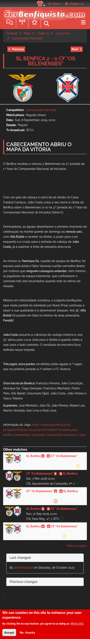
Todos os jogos (77, 545)
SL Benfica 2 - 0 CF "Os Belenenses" (45, 61)
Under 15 (43, 33)
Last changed (20, 558)
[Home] (43, 12)
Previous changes (23, 582)
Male (27, 33)
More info (77, 623)
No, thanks (27, 632)
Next (75, 49)
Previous (18, 49)
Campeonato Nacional (27, 38)
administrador (23, 567)
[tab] (45, 558)
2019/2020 (62, 33)
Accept (9, 632)
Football (12, 33)
